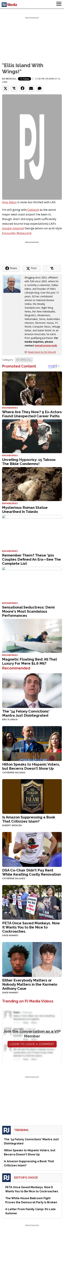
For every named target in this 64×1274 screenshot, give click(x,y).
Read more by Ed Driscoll (42, 352)
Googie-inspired (13, 228)
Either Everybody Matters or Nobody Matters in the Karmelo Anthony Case (29, 984)
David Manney (10, 935)
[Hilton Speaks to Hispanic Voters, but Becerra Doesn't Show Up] (32, 743)
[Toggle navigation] (58, 4)
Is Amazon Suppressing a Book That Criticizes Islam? (28, 819)
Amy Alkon (9, 202)
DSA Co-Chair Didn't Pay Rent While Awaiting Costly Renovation (31, 872)
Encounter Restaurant (16, 233)
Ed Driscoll (9, 78)
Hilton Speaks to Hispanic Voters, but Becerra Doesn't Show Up (31, 766)
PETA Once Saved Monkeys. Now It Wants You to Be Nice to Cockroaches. (31, 927)
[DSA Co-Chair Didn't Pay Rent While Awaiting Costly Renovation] (32, 849)
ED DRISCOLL (24, 359)
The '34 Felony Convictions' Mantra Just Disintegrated (25, 713)
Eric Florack (10, 719)
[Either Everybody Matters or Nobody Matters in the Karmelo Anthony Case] (32, 959)
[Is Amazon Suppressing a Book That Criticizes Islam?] (32, 796)
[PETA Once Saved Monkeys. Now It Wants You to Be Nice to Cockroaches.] (32, 902)
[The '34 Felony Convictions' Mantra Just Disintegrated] (32, 690)
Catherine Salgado (13, 772)
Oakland (33, 210)
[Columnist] (13, 284)
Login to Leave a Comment (32, 1044)
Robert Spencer (12, 825)
